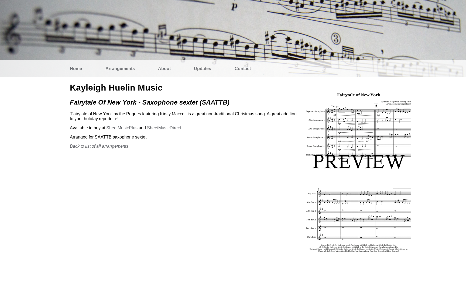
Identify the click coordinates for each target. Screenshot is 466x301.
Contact (243, 68)
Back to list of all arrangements (99, 146)
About (164, 68)
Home (76, 68)
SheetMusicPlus (122, 128)
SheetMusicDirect (164, 128)
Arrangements (120, 68)
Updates (202, 68)
